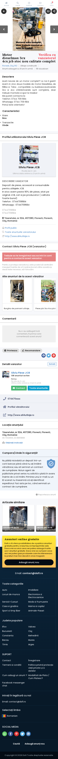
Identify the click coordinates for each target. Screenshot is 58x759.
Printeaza (12, 350)
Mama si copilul (36, 606)
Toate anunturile (38, 388)
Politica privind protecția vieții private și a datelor (40, 667)
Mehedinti (33, 635)
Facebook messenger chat (13, 684)
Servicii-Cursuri (10, 601)
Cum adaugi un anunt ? (14, 675)
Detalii (52, 364)
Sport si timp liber (11, 610)
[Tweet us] (22, 733)
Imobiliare (33, 589)
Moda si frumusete (38, 601)
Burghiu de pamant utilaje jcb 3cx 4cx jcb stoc (18, 308)
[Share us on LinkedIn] (28, 733)
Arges (31, 644)
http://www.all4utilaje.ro (21, 415)
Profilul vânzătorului (18, 406)
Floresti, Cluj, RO (9, 65)
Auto (4, 589)
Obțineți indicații (14, 442)
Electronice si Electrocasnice (36, 596)
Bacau (5, 640)
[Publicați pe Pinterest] (54, 355)
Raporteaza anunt (47, 494)
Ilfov (4, 626)
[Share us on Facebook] (10, 733)
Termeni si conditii (11, 664)
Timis (5, 644)
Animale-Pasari (36, 610)
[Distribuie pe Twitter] (49, 355)
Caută (16, 743)
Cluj (30, 631)
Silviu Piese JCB (20, 372)
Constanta (7, 635)
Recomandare (32, 350)
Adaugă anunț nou (29, 562)
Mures (31, 640)
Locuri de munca (11, 594)
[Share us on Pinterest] (16, 733)
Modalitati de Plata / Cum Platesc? (38, 677)
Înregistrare (34, 660)
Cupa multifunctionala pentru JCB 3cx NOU (18, 530)
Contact (6, 660)
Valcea (31, 626)
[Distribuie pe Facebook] (43, 355)
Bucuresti (7, 631)
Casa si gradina (10, 606)
